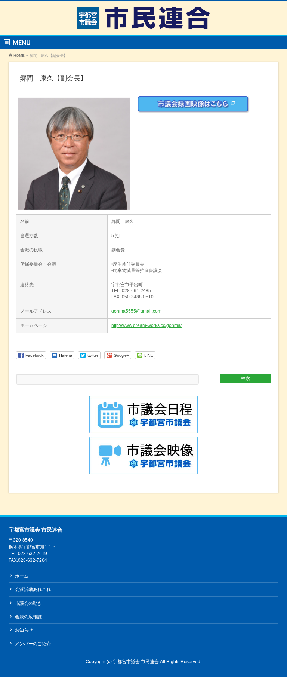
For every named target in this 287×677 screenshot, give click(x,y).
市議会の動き (28, 603)
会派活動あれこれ (33, 589)
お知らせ (24, 630)
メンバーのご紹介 (33, 643)
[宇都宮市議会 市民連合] (143, 21)
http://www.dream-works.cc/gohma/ (146, 325)
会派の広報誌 (28, 616)
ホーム (21, 576)
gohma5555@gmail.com (136, 311)
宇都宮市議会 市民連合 (136, 661)
